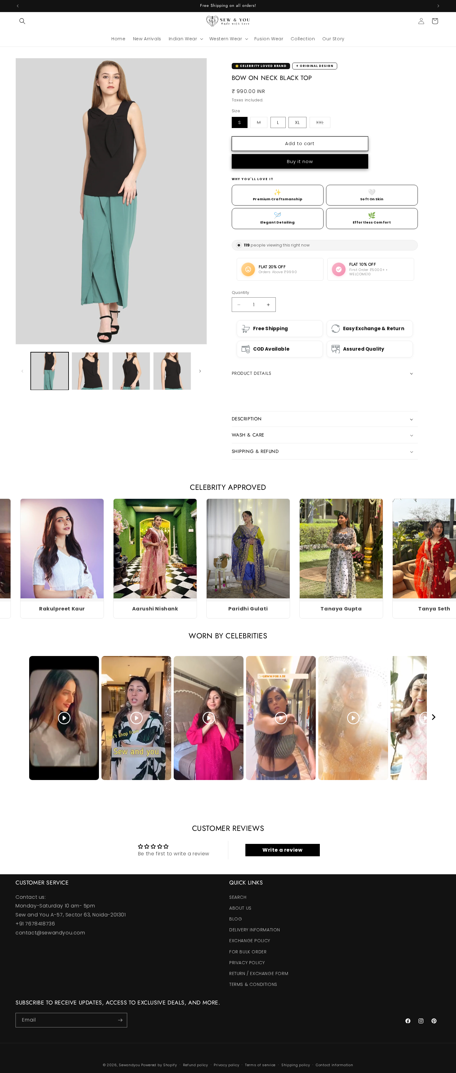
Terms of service (260, 1064)
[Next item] (433, 718)
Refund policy (195, 1064)
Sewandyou (129, 1064)
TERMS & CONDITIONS (253, 984)
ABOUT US (240, 908)
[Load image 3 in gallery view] (131, 371)
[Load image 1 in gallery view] (50, 371)
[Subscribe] (120, 1020)
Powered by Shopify (159, 1064)
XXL (323, 123)
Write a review (282, 850)
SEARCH (238, 897)
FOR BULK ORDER (247, 952)
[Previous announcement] (18, 6)
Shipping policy (295, 1064)
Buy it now (300, 161)
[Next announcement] (438, 6)
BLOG (235, 919)
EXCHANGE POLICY (249, 941)
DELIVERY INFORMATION (254, 930)
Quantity (240, 292)
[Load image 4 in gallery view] (172, 371)
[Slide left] (22, 371)
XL (297, 122)
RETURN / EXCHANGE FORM (258, 973)
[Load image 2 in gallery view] (91, 371)
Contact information (334, 1064)
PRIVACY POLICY (247, 963)
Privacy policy (226, 1064)
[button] (22, 21)
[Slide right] (200, 371)
